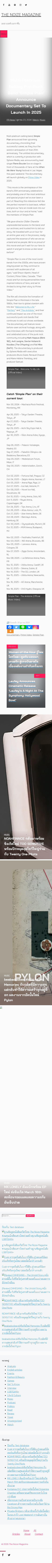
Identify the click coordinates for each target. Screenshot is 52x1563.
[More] (10, 631)
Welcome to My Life (24, 307)
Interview (11, 1388)
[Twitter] (26, 5)
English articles (14, 1369)
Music (42, 119)
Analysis (11, 1366)
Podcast (11, 1402)
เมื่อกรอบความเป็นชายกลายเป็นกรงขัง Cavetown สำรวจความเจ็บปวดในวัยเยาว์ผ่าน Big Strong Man (28, 1504)
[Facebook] (3, 5)
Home (26, 1530)
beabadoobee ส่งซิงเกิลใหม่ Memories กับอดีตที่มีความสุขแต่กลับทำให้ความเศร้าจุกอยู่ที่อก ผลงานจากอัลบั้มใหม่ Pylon (25, 1343)
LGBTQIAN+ (13, 1391)
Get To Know (13, 1384)
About (27, 1534)
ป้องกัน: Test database (13, 1227)
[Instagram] (20, 5)
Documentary (13, 634)
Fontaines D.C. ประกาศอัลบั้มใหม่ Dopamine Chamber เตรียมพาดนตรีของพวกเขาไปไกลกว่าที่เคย (28, 1493)
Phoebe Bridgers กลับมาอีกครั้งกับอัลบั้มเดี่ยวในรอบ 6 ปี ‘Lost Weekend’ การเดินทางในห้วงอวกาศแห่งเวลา (28, 1515)
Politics (11, 1406)
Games (10, 1380)
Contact (39, 1534)
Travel (10, 1417)
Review (10, 1413)
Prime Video (33, 177)
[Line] (23, 627)
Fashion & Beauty (16, 1377)
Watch (36, 119)
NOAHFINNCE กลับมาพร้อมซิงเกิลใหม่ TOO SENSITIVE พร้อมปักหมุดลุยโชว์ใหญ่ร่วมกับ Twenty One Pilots (26, 1317)
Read (9, 1409)
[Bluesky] (29, 627)
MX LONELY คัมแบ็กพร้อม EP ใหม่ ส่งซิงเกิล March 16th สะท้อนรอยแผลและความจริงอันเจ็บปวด (27, 1482)
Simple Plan (38, 634)
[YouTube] (9, 5)
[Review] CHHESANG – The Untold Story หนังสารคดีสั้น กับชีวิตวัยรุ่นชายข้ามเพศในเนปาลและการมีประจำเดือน (26, 1292)
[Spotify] (15, 5)
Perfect (11, 310)
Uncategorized (14, 1420)
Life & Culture (14, 1395)
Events (10, 1373)
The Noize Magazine (21, 14)
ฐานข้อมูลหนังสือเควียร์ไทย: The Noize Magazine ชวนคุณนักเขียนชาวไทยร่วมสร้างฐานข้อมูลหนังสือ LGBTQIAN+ (25, 1249)
